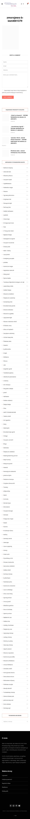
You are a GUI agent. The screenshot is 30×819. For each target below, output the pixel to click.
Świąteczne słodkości (9, 451)
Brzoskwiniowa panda (9, 306)
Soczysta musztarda (8, 242)
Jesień (5, 392)
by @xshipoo (6, 578)
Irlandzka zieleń (7, 668)
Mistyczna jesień (7, 463)
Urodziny (5, 380)
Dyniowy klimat (7, 597)
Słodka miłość (7, 570)
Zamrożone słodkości (9, 566)
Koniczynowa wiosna (8, 672)
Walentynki (6, 428)
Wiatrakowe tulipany (8, 680)
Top (15, 815)
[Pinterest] (16, 805)
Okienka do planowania (9, 377)
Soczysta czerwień (8, 440)
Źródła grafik (5, 791)
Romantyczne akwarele (9, 471)
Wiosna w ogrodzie (8, 653)
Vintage (5, 436)
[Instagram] (13, 805)
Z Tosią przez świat (8, 231)
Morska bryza (7, 503)
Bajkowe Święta (7, 235)
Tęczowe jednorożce (8, 195)
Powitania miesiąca (8, 479)
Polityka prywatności (7, 779)
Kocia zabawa (7, 704)
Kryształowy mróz (8, 558)
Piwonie (5, 191)
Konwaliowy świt (7, 302)
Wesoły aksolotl (7, 688)
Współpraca (5, 787)
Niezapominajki (7, 203)
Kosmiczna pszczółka (9, 657)
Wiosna (5, 361)
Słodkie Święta (7, 290)
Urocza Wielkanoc (8, 664)
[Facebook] (10, 805)
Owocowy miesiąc (8, 645)
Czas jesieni (6, 254)
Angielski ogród (7, 369)
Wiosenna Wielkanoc (8, 660)
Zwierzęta (6, 542)
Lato (4, 365)
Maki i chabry (7, 250)
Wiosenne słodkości (8, 294)
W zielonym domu (8, 530)
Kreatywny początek (8, 258)
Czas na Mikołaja (7, 590)
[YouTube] (19, 805)
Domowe (5, 515)
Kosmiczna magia (8, 266)
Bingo (5, 444)
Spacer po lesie (7, 613)
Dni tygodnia (6, 420)
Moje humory (7, 459)
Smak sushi (6, 554)
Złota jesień (6, 274)
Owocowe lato (7, 171)
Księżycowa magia (8, 519)
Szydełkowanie (7, 183)
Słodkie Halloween (8, 211)
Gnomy (5, 550)
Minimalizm (6, 507)
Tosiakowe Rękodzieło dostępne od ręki (13, 282)
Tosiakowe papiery (8, 373)
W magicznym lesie (8, 223)
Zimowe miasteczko (8, 562)
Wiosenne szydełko (8, 313)
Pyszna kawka (7, 278)
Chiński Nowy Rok (8, 337)
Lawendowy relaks (8, 286)
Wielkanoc (6, 357)
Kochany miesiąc (7, 574)
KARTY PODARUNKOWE (9, 412)
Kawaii (5, 523)
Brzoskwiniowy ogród (9, 432)
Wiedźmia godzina (8, 605)
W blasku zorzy (7, 325)
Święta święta (7, 404)
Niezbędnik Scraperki (9, 238)
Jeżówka (5, 262)
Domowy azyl (6, 708)
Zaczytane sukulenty (8, 333)
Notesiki (5, 467)
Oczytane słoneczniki (9, 483)
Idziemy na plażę (8, 641)
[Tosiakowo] (10, 4)
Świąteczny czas (7, 629)
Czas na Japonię (7, 546)
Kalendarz (6, 447)
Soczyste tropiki (7, 179)
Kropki (5, 353)
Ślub (4, 227)
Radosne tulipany (8, 168)
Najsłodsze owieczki (8, 270)
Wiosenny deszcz (8, 175)
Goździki (5, 215)
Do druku (5, 499)
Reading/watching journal (10, 455)
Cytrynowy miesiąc (8, 633)
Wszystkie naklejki (8, 388)
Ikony (4, 424)
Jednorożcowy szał (8, 700)
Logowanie (4, 775)
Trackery (5, 487)
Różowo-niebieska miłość (10, 321)
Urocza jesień (7, 601)
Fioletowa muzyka (8, 684)
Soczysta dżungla (8, 511)
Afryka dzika (6, 491)
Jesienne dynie (7, 475)
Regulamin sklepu (6, 783)
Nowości (5, 345)
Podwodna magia (8, 187)
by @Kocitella (7, 349)
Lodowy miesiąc (7, 637)
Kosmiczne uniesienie (9, 586)
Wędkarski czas (7, 617)
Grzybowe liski (7, 199)
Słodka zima (6, 621)
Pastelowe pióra (7, 582)
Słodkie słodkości (7, 400)
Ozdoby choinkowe (8, 625)
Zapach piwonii (7, 649)
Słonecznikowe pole (8, 696)
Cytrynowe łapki (7, 317)
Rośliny (5, 534)
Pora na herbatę (7, 609)
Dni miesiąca (6, 384)
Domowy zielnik (7, 538)
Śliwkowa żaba (7, 341)
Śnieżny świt (6, 246)
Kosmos (5, 526)
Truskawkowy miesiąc (9, 692)
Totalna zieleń (7, 416)
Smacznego (6, 219)
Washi (5, 495)
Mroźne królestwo (8, 310)
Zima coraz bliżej (7, 593)
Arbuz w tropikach (8, 329)
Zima (4, 408)
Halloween (6, 396)
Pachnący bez (7, 207)
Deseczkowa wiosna (8, 676)
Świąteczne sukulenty (9, 298)
